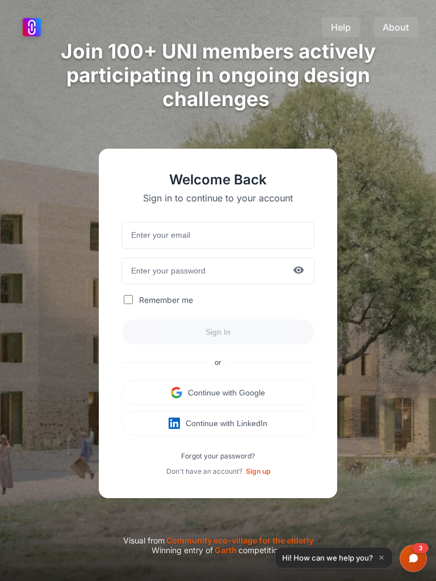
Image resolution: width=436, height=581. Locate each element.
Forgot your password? (218, 456)
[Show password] (299, 271)
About (396, 27)
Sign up (258, 471)
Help (341, 27)
